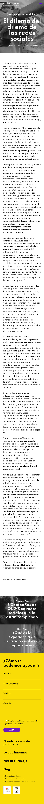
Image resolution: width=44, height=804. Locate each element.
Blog (6, 769)
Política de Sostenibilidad (12, 776)
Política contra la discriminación (14, 779)
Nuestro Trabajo (15, 761)
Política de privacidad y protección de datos (19, 782)
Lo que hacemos (15, 752)
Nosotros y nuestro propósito (17, 743)
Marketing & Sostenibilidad (22, 15)
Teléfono (7, 693)
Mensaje (7, 703)
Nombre (6, 674)
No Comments (32, 46)
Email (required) (10, 684)
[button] (40, 4)
